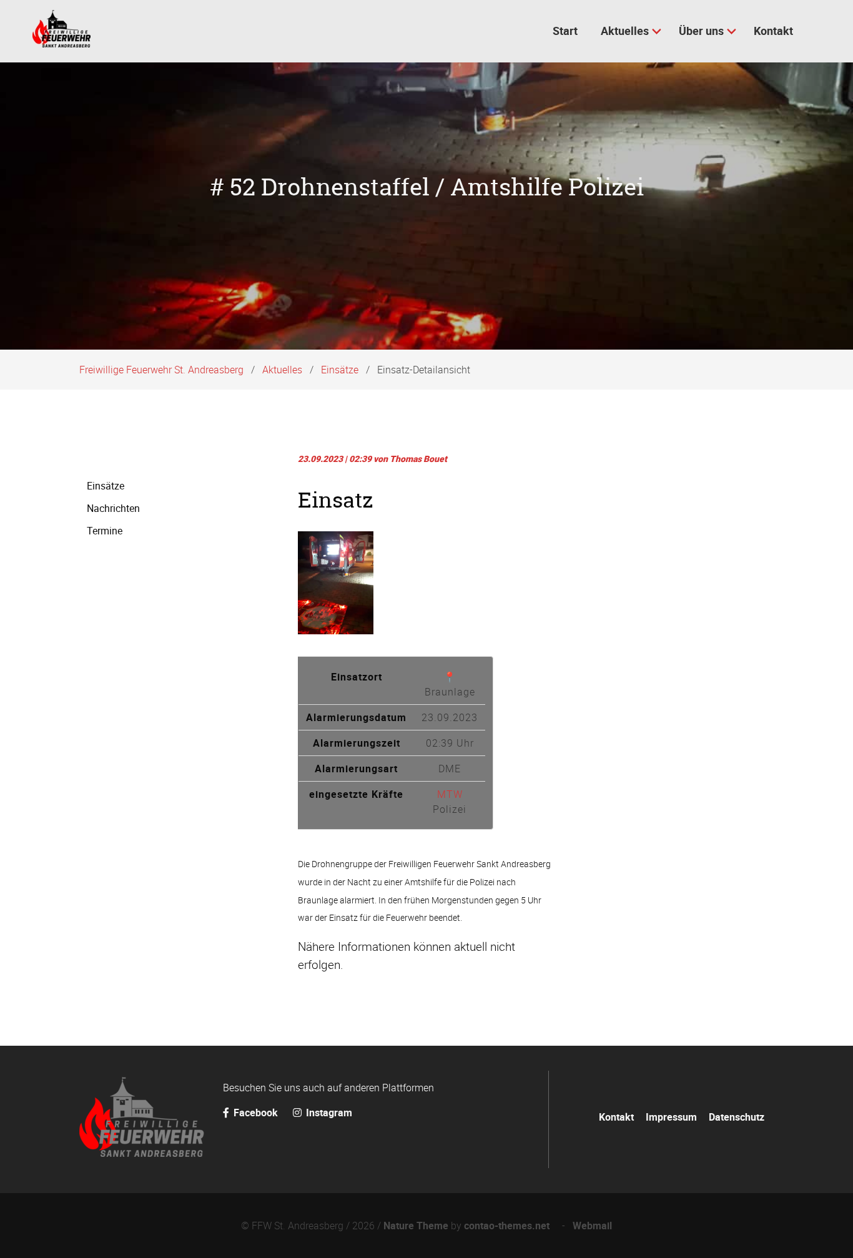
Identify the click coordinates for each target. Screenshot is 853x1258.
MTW (450, 794)
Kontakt (616, 1117)
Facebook (255, 1112)
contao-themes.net (509, 1225)
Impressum (671, 1117)
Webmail (592, 1225)
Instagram (327, 1112)
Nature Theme (415, 1225)
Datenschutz (736, 1117)
